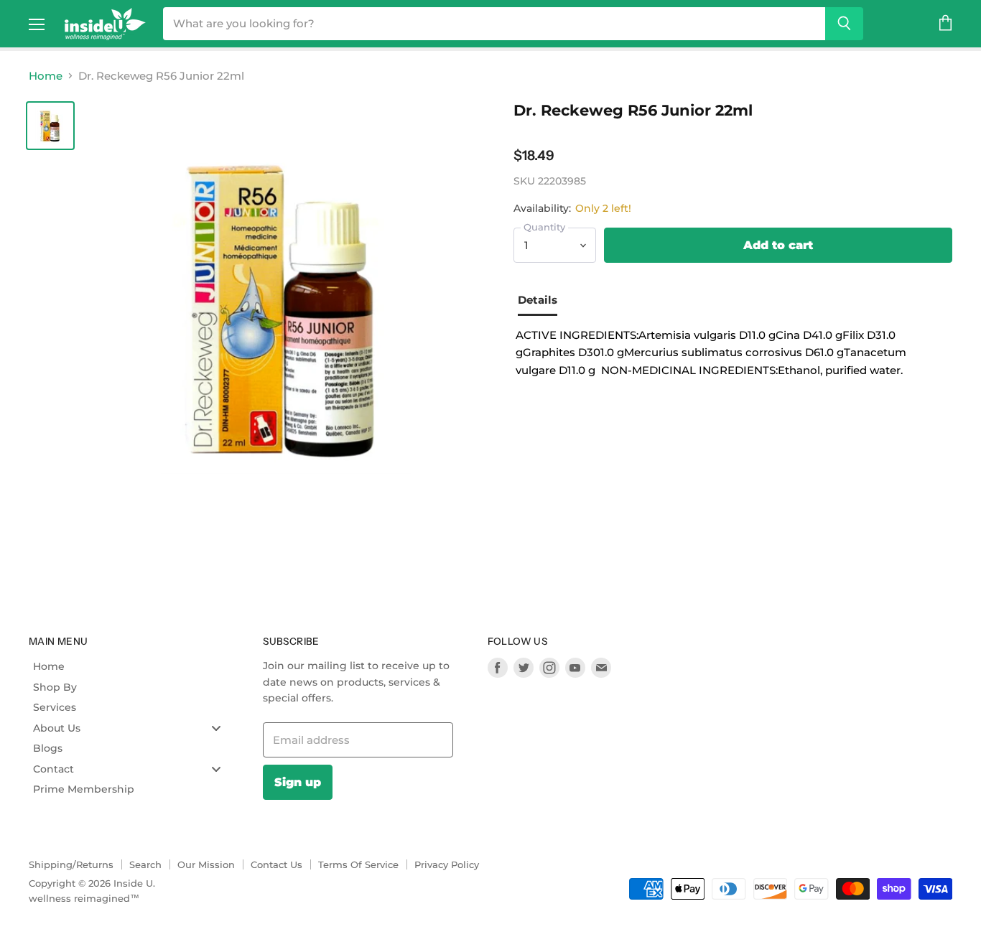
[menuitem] (132, 666)
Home (45, 76)
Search (145, 864)
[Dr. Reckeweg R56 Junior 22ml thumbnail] (50, 126)
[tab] (543, 301)
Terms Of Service (358, 864)
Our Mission (206, 864)
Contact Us (276, 864)
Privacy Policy (446, 864)
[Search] (844, 23)
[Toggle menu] (216, 727)
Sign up (297, 782)
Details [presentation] (537, 300)
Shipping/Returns (71, 864)
